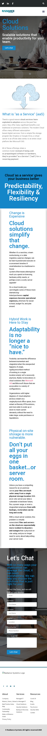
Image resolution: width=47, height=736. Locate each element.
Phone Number (11, 627)
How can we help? (13, 636)
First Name (10, 601)
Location (10, 618)
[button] (43, 11)
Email (9, 592)
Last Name (10, 610)
